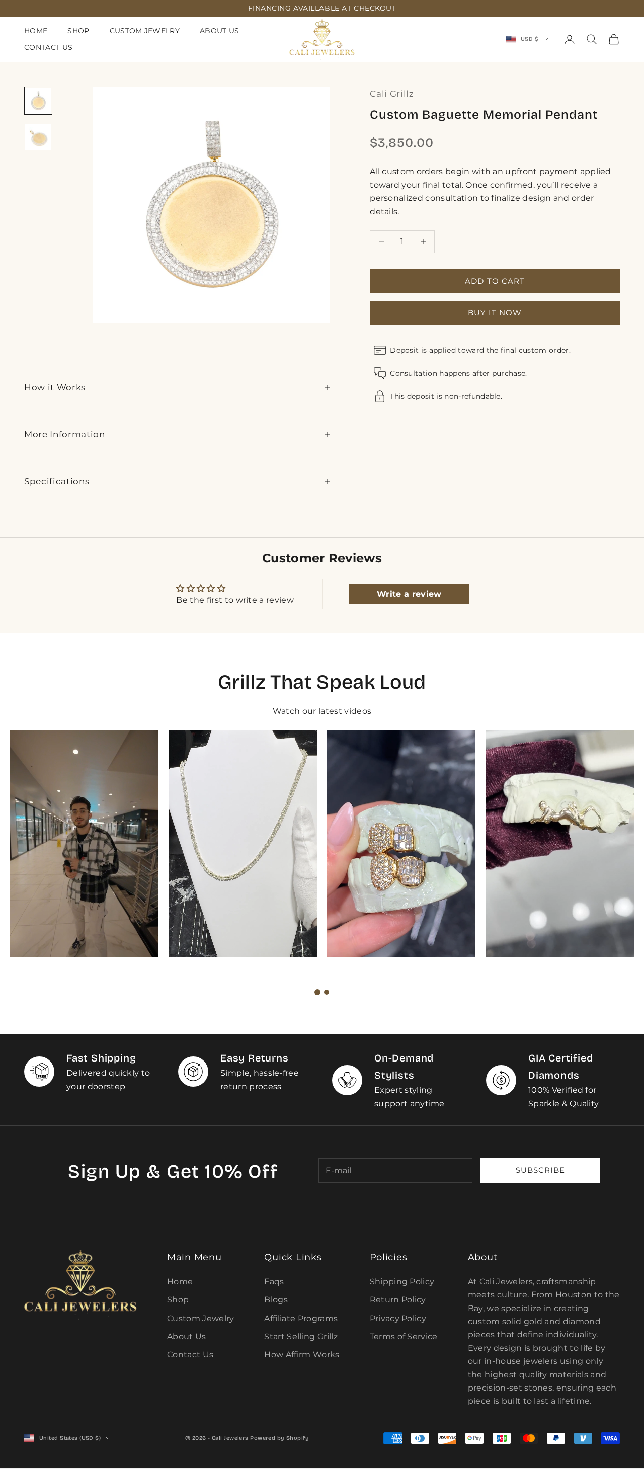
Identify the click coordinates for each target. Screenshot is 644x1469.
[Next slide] (349, 992)
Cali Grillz (392, 94)
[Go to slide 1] (317, 992)
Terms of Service (404, 1336)
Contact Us (48, 47)
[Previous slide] (295, 992)
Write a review (409, 594)
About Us (219, 30)
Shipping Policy (402, 1281)
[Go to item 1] (38, 101)
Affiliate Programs (301, 1318)
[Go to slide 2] (326, 992)
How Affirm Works (301, 1354)
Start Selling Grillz (300, 1336)
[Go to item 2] (38, 137)
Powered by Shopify (279, 1438)
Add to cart (495, 280)
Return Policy (398, 1299)
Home (35, 30)
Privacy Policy (398, 1318)
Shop (78, 30)
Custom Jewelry (145, 30)
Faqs (274, 1281)
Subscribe (540, 1170)
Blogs (276, 1299)
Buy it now (495, 312)
